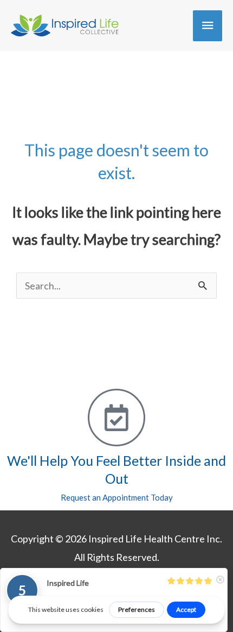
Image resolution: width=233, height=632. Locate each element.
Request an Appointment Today (117, 497)
